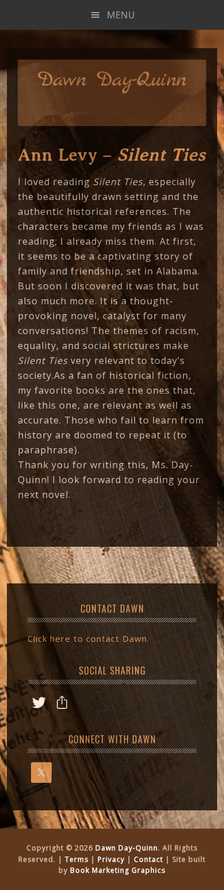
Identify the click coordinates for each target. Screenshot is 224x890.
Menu (121, 15)
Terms (76, 859)
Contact (148, 859)
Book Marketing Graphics (117, 870)
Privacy (111, 859)
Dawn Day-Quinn (112, 82)
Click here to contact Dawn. (88, 638)
